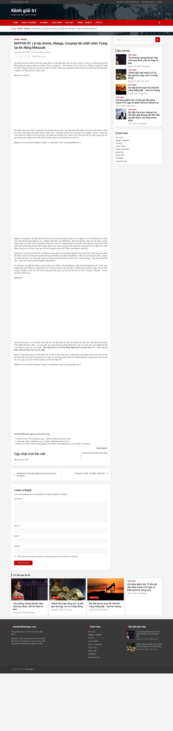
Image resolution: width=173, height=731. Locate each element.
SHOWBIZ (44, 23)
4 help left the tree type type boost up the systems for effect (36, 474)
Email (17, 536)
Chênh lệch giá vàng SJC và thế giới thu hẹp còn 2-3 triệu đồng (143, 75)
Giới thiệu (119, 2)
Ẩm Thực (70, 23)
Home (15, 23)
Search (157, 39)
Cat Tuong (34, 52)
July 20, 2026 (133, 93)
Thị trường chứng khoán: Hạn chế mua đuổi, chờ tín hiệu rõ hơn (143, 60)
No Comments (45, 52)
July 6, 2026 (132, 124)
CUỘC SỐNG (57, 23)
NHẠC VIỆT (120, 155)
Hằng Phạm (146, 66)
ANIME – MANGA (84, 23)
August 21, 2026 (134, 81)
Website (17, 546)
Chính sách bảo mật (132, 2)
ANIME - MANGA (20, 39)
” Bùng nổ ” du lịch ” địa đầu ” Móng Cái (89, 473)
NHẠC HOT (120, 152)
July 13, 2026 (120, 106)
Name (17, 526)
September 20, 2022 (21, 52)
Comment (18, 499)
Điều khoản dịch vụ (147, 2)
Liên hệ (159, 2)
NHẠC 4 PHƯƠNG (29, 23)
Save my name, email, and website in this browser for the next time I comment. (47, 556)
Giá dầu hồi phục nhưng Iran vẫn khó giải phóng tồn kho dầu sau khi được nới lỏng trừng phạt (144, 116)
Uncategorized (121, 161)
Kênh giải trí (23, 10)
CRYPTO (99, 23)
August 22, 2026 (134, 66)
